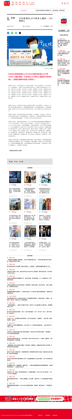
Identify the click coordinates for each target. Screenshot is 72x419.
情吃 (20, 2)
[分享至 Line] (12, 33)
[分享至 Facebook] (8, 33)
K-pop (32, 2)
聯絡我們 (55, 415)
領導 (16, 4)
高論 (20, 4)
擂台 (27, 4)
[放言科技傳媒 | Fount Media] (7, 3)
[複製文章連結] (20, 33)
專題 (13, 2)
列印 (51, 68)
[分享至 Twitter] (16, 33)
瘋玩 (24, 2)
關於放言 (32, 4)
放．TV (28, 2)
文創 (16, 2)
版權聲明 (48, 415)
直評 (24, 4)
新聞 (13, 4)
